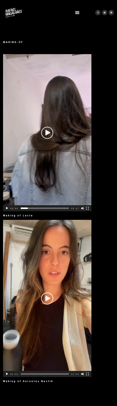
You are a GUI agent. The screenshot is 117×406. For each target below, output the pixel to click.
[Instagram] (98, 12)
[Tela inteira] (87, 208)
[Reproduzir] (7, 208)
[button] (77, 12)
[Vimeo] (104, 12)
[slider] (45, 208)
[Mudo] (82, 208)
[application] (47, 132)
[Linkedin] (111, 12)
